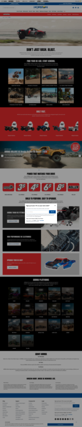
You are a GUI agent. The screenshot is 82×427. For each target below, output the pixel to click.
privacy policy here (38, 216)
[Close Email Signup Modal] (55, 205)
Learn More (42, 220)
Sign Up (52, 211)
